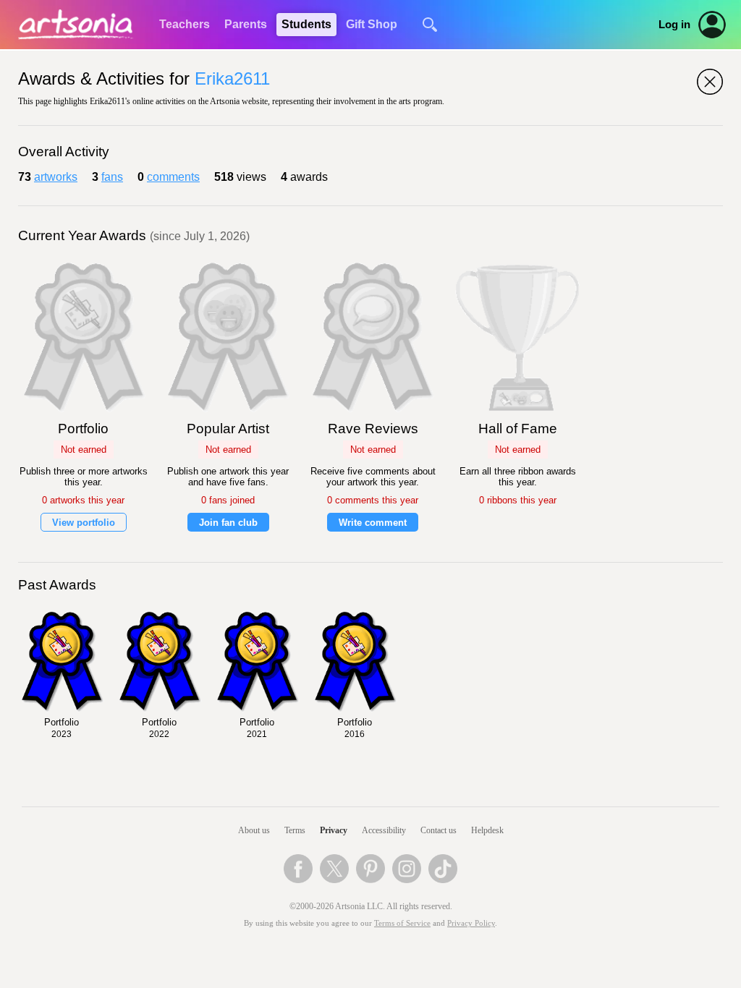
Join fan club (228, 522)
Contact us (438, 830)
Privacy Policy (471, 923)
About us (254, 830)
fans (112, 177)
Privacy (333, 830)
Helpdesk (487, 830)
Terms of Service (402, 923)
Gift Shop (371, 24)
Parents (245, 24)
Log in (674, 24)
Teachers (184, 24)
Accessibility (384, 830)
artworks (55, 177)
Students (306, 24)
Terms (294, 830)
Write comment (373, 522)
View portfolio (83, 522)
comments (173, 177)
